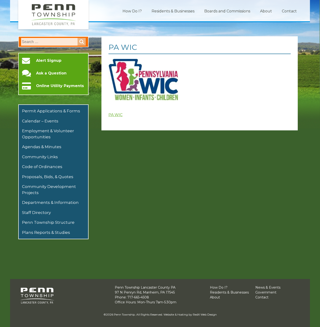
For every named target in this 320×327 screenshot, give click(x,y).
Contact (289, 11)
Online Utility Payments (60, 86)
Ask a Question (51, 73)
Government (265, 292)
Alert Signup (48, 60)
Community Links (40, 156)
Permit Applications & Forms (51, 111)
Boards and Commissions (227, 11)
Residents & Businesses (173, 11)
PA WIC (115, 115)
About (266, 11)
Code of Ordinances (42, 166)
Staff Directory (36, 212)
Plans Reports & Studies (46, 232)
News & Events (267, 287)
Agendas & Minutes (41, 146)
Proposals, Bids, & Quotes (47, 176)
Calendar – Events (40, 121)
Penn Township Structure (48, 222)
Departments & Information (50, 202)
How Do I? (132, 11)
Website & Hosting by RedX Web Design (190, 314)
